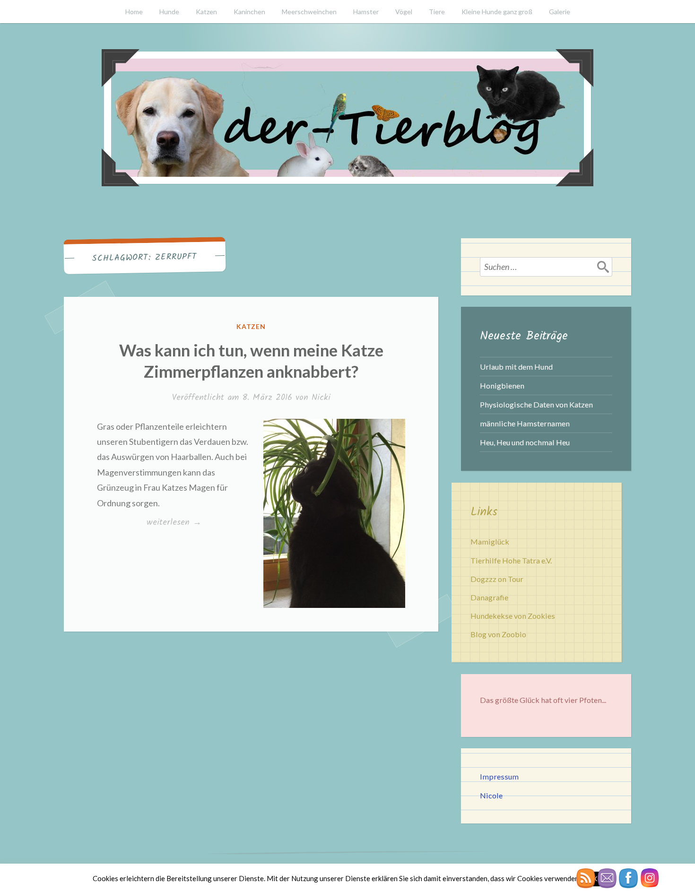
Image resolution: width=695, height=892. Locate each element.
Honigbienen (502, 385)
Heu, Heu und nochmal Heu (525, 442)
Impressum (499, 776)
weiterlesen (176, 522)
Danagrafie (489, 597)
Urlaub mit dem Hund (516, 366)
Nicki (321, 398)
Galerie (559, 12)
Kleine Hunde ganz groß (496, 12)
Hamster (366, 12)
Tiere (437, 12)
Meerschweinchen (309, 12)
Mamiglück (489, 541)
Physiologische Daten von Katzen (536, 404)
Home (134, 12)
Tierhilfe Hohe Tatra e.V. (511, 560)
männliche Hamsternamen (525, 423)
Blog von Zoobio (498, 634)
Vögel (403, 12)
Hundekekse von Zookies (512, 615)
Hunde (169, 12)
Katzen (206, 12)
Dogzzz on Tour (496, 578)
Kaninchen (249, 12)
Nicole (491, 795)
